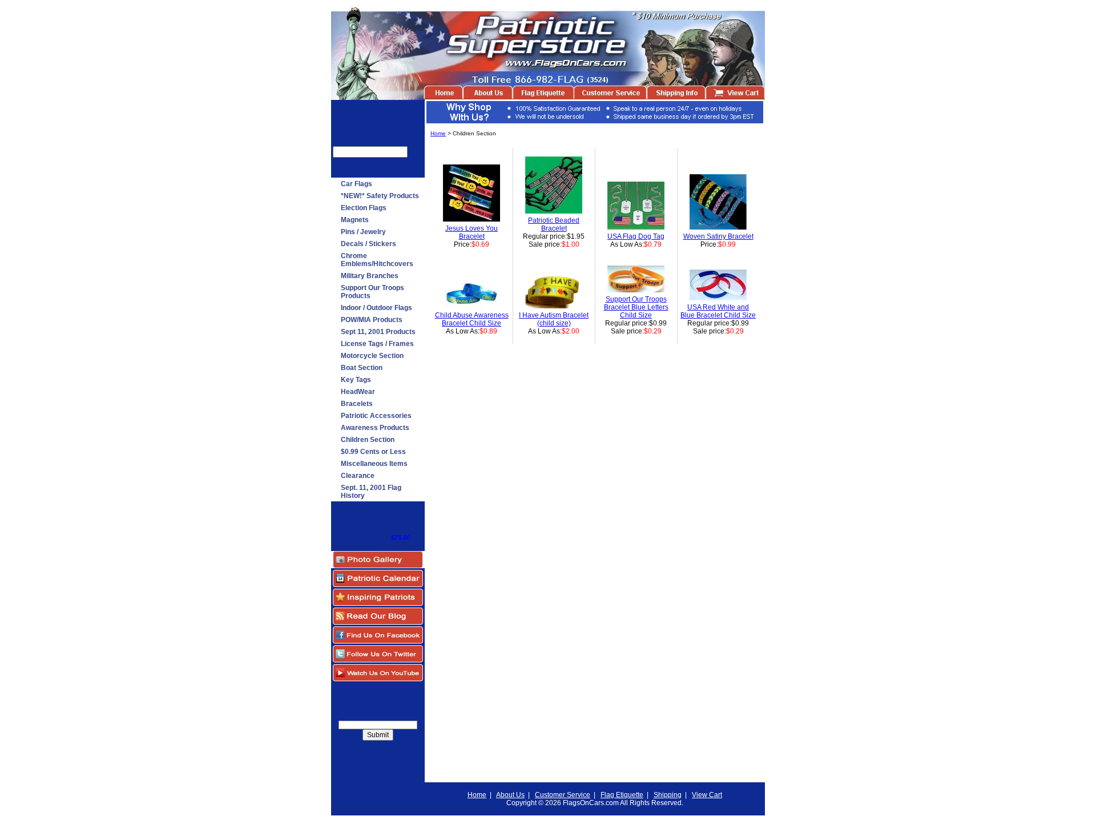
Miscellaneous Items (374, 464)
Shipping (668, 795)
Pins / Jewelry (363, 232)
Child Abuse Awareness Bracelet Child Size (472, 319)
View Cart (707, 795)
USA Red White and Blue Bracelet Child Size (718, 311)
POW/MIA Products (371, 320)
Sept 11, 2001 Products (378, 332)
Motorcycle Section (372, 356)
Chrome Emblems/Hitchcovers (377, 260)
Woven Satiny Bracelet (718, 236)
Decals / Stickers (368, 244)
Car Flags (356, 184)
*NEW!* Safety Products (380, 196)
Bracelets (357, 404)
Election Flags (363, 208)
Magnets (355, 220)
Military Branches (369, 276)
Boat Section (361, 368)
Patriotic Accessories (376, 416)
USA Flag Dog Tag (635, 236)
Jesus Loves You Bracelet (471, 232)
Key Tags (356, 380)
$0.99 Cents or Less (373, 452)
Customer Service (562, 795)
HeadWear (358, 392)
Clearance (357, 476)
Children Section (367, 440)
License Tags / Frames (377, 344)
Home (438, 133)
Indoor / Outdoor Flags (376, 308)
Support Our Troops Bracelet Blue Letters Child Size (636, 307)
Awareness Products (375, 428)
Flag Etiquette (622, 795)
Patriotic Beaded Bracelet (553, 224)
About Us (510, 795)
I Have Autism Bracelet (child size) (554, 319)
